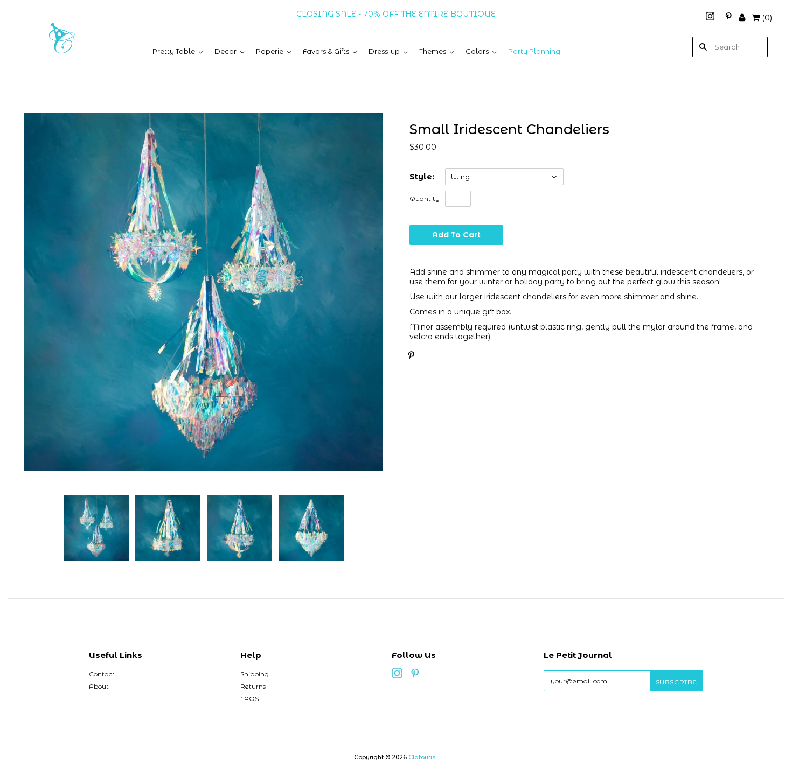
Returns (253, 686)
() (767, 18)
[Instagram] (711, 18)
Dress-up (384, 51)
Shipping (254, 674)
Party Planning (534, 51)
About (99, 686)
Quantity (424, 198)
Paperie (269, 51)
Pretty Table (173, 51)
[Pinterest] (728, 18)
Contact (102, 674)
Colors (477, 51)
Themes (432, 51)
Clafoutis (421, 757)
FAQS (249, 699)
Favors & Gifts (326, 51)
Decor (225, 51)
